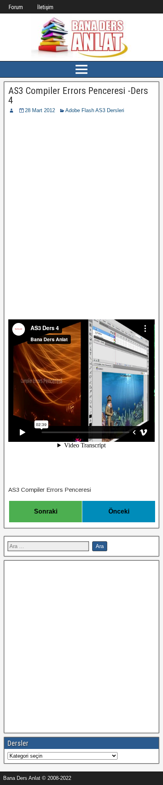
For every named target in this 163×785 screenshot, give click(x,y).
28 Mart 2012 (40, 110)
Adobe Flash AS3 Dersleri (94, 110)
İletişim (45, 7)
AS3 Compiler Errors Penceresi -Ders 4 (78, 95)
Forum (16, 7)
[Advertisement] (81, 200)
